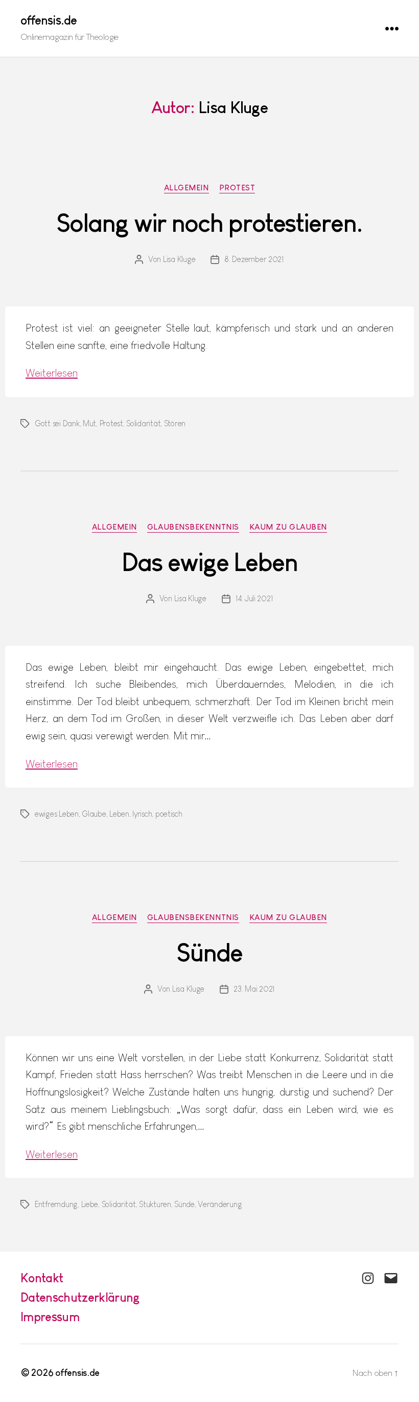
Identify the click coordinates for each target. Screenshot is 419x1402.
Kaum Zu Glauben (288, 526)
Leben (119, 813)
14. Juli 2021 (254, 598)
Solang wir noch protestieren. (209, 223)
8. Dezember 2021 (254, 259)
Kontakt (41, 1278)
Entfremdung (56, 1204)
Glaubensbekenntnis (193, 526)
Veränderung (220, 1204)
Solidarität (143, 423)
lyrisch (142, 813)
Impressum (49, 1317)
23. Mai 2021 (254, 988)
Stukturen (155, 1204)
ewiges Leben (57, 813)
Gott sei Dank (57, 423)
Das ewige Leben (209, 562)
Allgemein (186, 187)
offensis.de (48, 20)
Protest (237, 187)
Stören (174, 423)
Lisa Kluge (179, 259)
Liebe (90, 1204)
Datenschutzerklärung (80, 1297)
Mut (89, 423)
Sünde (209, 952)
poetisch (168, 813)
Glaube (94, 813)
